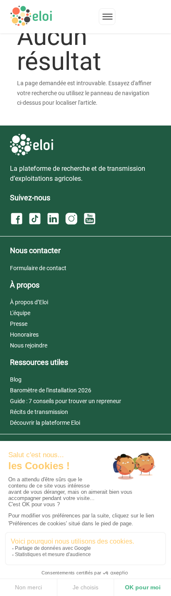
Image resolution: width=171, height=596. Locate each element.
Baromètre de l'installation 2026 (50, 390)
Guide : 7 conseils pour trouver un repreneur (65, 401)
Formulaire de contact (38, 268)
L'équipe (20, 313)
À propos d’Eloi (29, 302)
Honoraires (24, 334)
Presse (18, 323)
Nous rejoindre (28, 345)
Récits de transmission (39, 412)
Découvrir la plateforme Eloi (45, 422)
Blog (16, 379)
